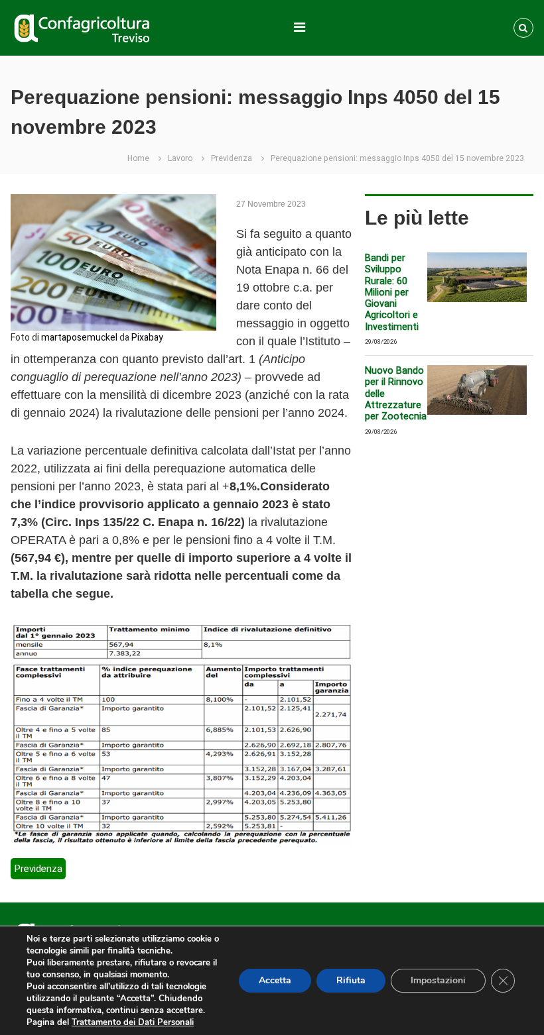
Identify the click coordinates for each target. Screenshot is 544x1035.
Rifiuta (351, 980)
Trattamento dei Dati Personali (133, 1022)
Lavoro (180, 158)
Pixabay (147, 338)
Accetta (275, 980)
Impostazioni (438, 980)
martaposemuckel (79, 338)
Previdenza (231, 158)
